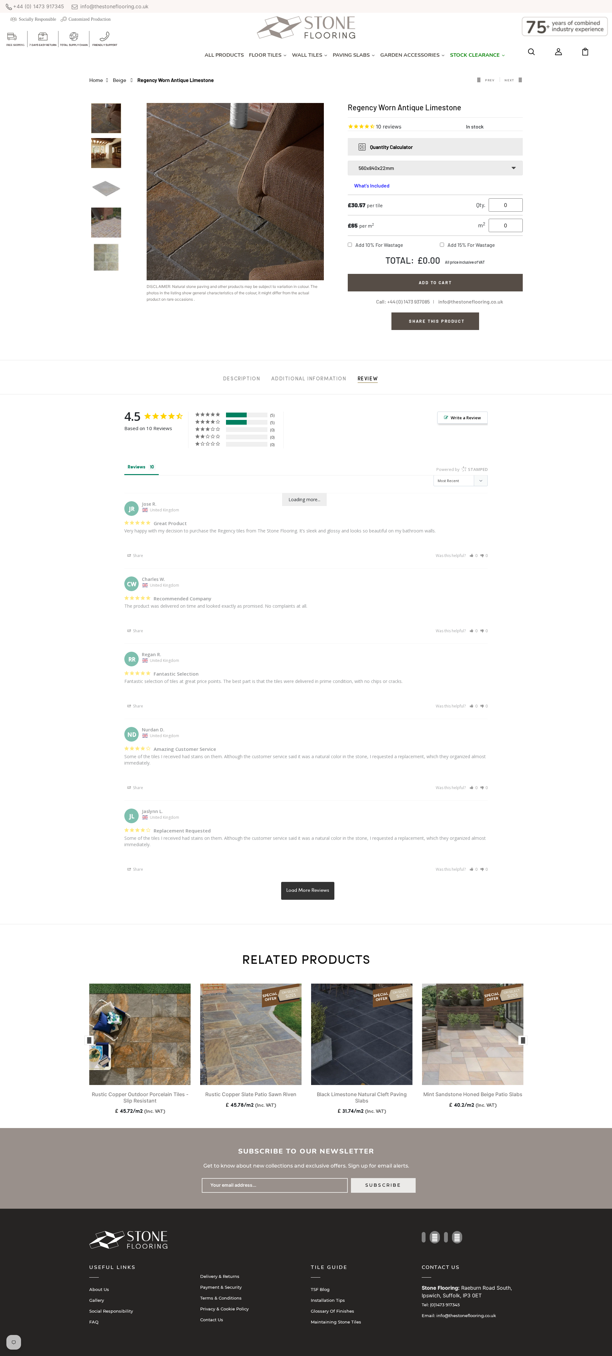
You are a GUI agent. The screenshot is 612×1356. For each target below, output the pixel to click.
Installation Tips (328, 1300)
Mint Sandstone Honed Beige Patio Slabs (472, 1094)
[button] (473, 555)
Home (96, 80)
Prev (490, 80)
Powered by (462, 469)
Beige (120, 80)
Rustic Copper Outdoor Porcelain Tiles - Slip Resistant (140, 1097)
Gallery (96, 1300)
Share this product (436, 321)
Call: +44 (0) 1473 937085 (403, 301)
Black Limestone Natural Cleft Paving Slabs (362, 1097)
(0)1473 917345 (441, 1304)
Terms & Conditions (221, 1298)
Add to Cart (435, 282)
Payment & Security (221, 1287)
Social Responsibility (111, 1311)
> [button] (307, 891)
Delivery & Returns (219, 1276)
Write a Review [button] (466, 418)
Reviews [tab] (136, 467)
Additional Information (308, 379)
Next (509, 80)
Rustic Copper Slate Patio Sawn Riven (250, 1094)
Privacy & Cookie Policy (224, 1308)
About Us (99, 1289)
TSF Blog (320, 1289)
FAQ (93, 1321)
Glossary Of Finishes (332, 1311)
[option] (106, 120)
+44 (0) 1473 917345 (38, 6)
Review (368, 379)
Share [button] (137, 555)
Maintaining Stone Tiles (336, 1321)
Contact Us (211, 1319)
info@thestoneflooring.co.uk (114, 6)
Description (241, 379)
